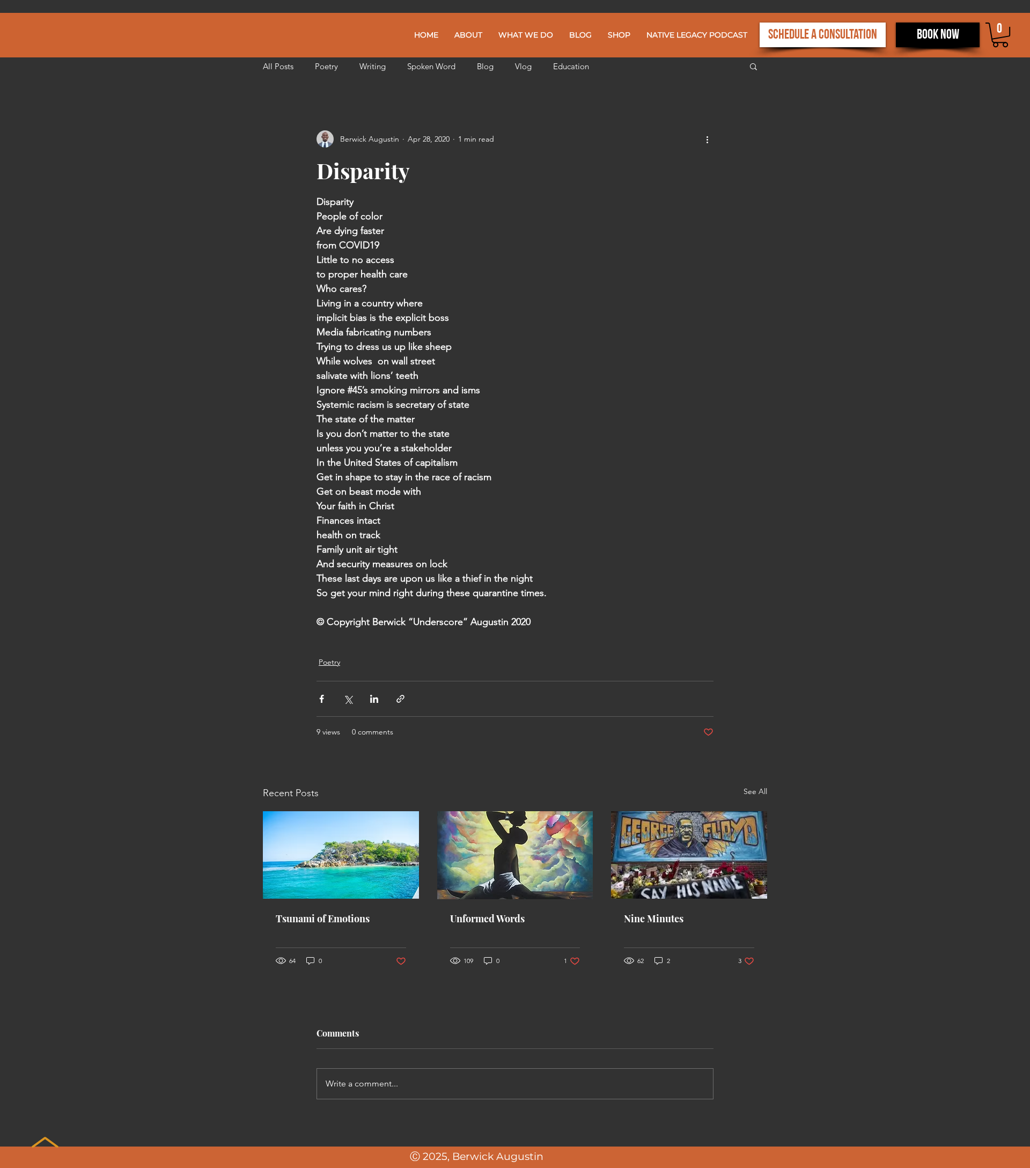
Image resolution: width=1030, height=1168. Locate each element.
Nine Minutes (653, 918)
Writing (372, 66)
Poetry (326, 66)
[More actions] (707, 139)
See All (755, 791)
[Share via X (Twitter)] (348, 699)
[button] (525, 35)
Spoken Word (431, 66)
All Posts (278, 66)
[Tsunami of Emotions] (341, 855)
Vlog (523, 66)
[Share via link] (400, 699)
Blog (485, 66)
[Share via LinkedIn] (374, 699)
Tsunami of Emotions (323, 918)
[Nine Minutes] (689, 855)
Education (571, 66)
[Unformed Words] (515, 855)
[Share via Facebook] (322, 699)
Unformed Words (487, 918)
